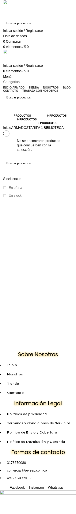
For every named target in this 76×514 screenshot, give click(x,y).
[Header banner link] (38, 257)
